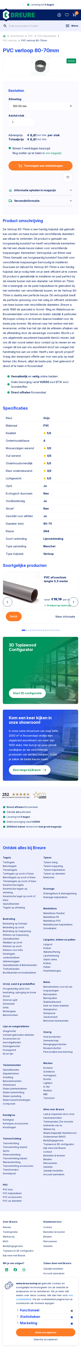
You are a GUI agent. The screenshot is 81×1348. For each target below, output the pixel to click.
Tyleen (47, 857)
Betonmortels (10, 1015)
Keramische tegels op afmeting (15, 890)
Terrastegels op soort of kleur (19, 881)
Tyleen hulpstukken (54, 869)
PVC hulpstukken (46, 36)
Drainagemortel (11, 1046)
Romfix (47, 1079)
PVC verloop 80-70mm (34, 40)
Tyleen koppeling (53, 866)
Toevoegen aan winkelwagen (43, 165)
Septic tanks (50, 959)
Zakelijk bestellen (53, 1170)
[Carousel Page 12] (46, 630)
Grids (6, 1007)
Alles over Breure (53, 1109)
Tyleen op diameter (54, 873)
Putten (46, 967)
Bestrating (9, 918)
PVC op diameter (12, 1200)
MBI (45, 1094)
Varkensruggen (11, 961)
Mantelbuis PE (51, 917)
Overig (47, 1032)
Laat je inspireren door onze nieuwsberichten (58, 1116)
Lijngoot (47, 944)
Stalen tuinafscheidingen (16, 1100)
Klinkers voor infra (13, 950)
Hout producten (52, 1036)
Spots (6, 1150)
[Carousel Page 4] (30, 630)
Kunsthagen (9, 1127)
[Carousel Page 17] (55, 630)
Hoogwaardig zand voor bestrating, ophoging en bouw (19, 990)
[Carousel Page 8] (38, 630)
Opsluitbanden (11, 903)
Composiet (9, 1103)
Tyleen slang (50, 862)
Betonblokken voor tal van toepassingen (57, 988)
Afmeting (14, 99)
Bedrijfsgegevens (53, 1140)
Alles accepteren (45, 1332)
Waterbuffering (51, 951)
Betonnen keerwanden (56, 1020)
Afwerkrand (9, 1084)
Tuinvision (49, 1098)
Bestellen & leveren (54, 1155)
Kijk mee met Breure (54, 1148)
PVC (30, 36)
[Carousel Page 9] (40, 630)
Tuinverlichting (12, 1138)
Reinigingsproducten (54, 1044)
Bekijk (14, 616)
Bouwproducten (52, 1048)
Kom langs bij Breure (27, 769)
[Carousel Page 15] (51, 630)
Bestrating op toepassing (17, 931)
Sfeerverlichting (12, 1154)
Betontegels (10, 866)
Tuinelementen (12, 1065)
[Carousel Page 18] (57, 630)
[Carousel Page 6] (34, 630)
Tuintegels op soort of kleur (18, 873)
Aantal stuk (16, 115)
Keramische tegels (13, 885)
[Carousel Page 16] (53, 630)
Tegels (7, 857)
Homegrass (49, 1075)
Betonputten (50, 998)
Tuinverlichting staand (15, 1147)
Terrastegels (10, 869)
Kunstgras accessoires (15, 1123)
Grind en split (10, 1000)
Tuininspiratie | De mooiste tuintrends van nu (58, 1123)
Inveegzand (9, 1050)
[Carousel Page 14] (49, 630)
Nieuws (7, 1227)
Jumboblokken (11, 957)
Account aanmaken (53, 1174)
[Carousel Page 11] (44, 630)
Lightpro (48, 1083)
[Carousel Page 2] (27, 630)
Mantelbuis (50, 908)
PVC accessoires (12, 1197)
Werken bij (49, 1129)
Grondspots (9, 1173)
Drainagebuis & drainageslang (59, 893)
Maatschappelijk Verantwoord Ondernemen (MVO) (59, 1135)
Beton (46, 982)
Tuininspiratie (10, 1232)
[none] (5, 26)
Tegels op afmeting (14, 907)
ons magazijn (53, 153)
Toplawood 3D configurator (58, 1144)
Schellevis (49, 1071)
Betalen (47, 1159)
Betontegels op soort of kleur (19, 877)
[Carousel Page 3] (29, 630)
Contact (47, 1151)
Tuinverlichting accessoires (18, 1166)
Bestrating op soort (13, 927)
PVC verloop (10, 40)
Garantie (48, 1166)
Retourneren (50, 1163)
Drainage (48, 888)
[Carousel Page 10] (42, 630)
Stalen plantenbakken (15, 1088)
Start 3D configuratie (27, 693)
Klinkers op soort (12, 946)
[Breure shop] (19, 14)
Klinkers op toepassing (15, 934)
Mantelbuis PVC (52, 920)
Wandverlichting (12, 1162)
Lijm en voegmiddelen (16, 1026)
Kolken (47, 948)
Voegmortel (9, 1031)
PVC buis (8, 1189)
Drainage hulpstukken (55, 897)
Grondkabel (49, 928)
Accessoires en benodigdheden (12, 1040)
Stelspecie (49, 1013)
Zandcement (50, 1017)
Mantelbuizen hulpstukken (58, 924)
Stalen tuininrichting (13, 1092)
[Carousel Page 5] (32, 630)
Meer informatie (65, 616)
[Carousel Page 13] (47, 630)
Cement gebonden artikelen (18, 1034)
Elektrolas (48, 877)
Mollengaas (9, 1011)
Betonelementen (12, 1081)
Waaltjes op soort (12, 942)
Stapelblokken (11, 1073)
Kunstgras (9, 1115)
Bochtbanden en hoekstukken (19, 972)
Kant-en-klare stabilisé (56, 1005)
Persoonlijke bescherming (58, 1051)
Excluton (48, 1067)
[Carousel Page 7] (36, 630)
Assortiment (17, 36)
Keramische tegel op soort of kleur (19, 898)
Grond (6, 996)
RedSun (47, 1090)
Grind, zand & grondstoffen (19, 984)
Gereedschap (51, 1040)
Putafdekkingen (52, 970)
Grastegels (9, 953)
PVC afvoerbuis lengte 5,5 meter (56, 579)
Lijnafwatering (51, 955)
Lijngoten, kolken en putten (59, 939)
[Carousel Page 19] (59, 630)
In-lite (46, 1086)
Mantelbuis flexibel (54, 913)
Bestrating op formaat (15, 923)
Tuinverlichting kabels (15, 1158)
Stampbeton (50, 1009)
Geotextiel (9, 1003)
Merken (48, 1063)
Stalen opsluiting (12, 1096)
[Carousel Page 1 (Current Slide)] (23, 630)
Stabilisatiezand (52, 1001)
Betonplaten (50, 994)
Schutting (8, 1077)
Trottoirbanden (11, 968)
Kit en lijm (8, 1053)
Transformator (11, 1169)
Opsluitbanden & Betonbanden (20, 965)
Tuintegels (9, 862)
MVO (5, 1241)
